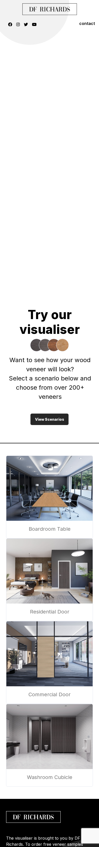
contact (87, 23)
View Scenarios (49, 419)
